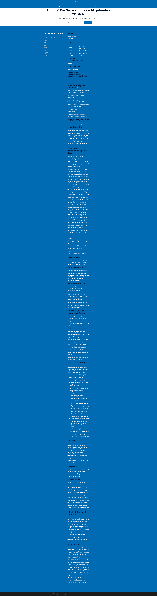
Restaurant (46, 52)
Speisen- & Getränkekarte (50, 53)
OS (78, 87)
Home (41, 6)
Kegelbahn (77, 6)
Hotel (50, 6)
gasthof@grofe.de (82, 55)
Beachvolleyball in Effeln (103, 6)
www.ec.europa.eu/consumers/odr (75, 124)
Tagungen (72, 6)
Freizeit (82, 6)
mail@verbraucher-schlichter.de (78, 114)
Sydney (66, 594)
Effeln (87, 6)
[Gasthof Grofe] (78, 2)
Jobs (96, 6)
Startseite (46, 55)
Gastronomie (63, 6)
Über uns (46, 6)
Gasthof (45, 42)
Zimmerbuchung (56, 6)
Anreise (91, 6)
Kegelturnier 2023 (113, 6)
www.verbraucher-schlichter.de (79, 116)
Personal (46, 50)
